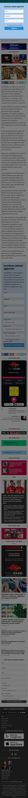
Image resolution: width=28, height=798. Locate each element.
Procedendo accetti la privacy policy (14, 25)
